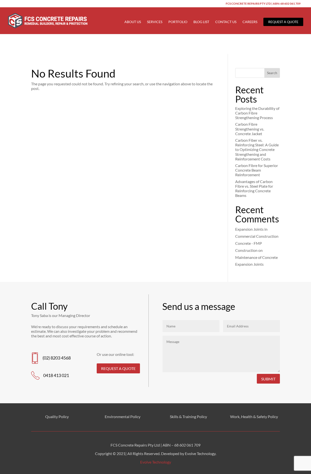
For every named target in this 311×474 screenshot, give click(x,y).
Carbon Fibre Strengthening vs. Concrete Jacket (249, 129)
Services (154, 22)
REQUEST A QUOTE (118, 368)
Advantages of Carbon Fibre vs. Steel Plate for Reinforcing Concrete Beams (254, 188)
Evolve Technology (155, 462)
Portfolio (177, 22)
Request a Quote (283, 22)
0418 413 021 (56, 375)
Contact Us (225, 22)
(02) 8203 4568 (57, 357)
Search (272, 73)
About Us (132, 22)
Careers (249, 22)
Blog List (201, 22)
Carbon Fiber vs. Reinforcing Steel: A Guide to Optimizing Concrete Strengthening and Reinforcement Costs (257, 149)
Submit (268, 379)
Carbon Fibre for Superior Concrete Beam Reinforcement (256, 170)
